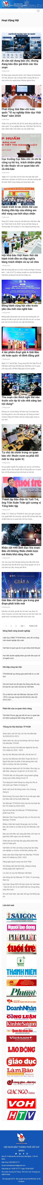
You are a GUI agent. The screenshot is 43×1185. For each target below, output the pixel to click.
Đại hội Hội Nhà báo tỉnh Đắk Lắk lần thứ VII (19, 754)
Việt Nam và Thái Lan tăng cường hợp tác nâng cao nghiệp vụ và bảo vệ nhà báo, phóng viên (20, 849)
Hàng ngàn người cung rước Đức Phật (17, 862)
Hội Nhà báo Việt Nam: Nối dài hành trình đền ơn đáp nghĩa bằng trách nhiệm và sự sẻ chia (20, 259)
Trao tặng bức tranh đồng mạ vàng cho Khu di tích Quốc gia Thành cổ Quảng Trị (20, 783)
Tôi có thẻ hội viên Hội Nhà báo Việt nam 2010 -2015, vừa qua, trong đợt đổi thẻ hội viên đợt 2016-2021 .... (20, 697)
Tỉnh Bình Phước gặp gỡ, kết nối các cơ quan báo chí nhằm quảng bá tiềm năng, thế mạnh (21, 716)
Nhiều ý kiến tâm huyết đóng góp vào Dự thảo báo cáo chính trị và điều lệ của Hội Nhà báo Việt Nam (21, 827)
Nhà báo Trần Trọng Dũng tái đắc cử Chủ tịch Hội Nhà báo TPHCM (21, 818)
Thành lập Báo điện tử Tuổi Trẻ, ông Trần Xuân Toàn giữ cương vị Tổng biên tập (21, 503)
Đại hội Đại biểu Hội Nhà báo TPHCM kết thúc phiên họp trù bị (20, 811)
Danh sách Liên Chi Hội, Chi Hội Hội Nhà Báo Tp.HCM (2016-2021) (20, 735)
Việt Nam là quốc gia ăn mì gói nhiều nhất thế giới (21, 648)
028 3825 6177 (14, 1162)
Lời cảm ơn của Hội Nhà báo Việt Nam (17, 873)
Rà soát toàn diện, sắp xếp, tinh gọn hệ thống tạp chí (21, 895)
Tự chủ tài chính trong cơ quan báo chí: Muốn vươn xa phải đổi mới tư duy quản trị (20, 456)
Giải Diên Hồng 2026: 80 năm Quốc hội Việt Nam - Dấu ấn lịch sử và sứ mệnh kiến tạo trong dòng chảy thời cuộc (21, 887)
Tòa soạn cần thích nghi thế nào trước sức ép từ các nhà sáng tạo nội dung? (21, 400)
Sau (22, 626)
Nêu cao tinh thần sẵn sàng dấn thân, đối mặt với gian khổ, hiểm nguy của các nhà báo (21, 835)
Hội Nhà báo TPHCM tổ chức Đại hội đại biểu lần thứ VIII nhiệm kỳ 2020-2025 (21, 804)
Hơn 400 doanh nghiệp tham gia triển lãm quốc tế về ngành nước (21, 657)
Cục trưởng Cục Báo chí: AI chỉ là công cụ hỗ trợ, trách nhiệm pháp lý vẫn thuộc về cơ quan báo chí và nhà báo (21, 164)
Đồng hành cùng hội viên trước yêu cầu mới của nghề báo (20, 307)
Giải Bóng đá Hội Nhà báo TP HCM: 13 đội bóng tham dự (21, 878)
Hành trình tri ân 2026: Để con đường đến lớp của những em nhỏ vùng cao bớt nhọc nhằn (19, 210)
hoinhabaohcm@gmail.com (15, 1165)
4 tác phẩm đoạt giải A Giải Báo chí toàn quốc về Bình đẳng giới (20, 354)
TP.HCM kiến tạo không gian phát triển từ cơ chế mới (21, 675)
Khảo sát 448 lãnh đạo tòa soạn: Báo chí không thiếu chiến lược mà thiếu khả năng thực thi (21, 551)
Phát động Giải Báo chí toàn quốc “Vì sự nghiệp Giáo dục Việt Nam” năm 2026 (21, 112)
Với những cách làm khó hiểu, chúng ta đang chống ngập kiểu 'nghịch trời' (19, 867)
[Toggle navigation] (38, 11)
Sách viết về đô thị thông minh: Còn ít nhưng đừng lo (19, 790)
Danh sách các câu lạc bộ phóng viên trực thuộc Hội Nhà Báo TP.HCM (21, 742)
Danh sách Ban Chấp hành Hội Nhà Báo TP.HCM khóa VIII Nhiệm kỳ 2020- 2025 (21, 856)
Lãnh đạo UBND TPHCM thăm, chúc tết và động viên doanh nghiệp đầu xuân (21, 639)
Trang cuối (33, 626)
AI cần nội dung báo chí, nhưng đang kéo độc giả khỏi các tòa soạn (20, 64)
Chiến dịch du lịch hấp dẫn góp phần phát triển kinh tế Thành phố (20, 842)
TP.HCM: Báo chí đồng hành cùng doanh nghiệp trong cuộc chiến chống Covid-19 (20, 776)
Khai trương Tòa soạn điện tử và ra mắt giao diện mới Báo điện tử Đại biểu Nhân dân (21, 797)
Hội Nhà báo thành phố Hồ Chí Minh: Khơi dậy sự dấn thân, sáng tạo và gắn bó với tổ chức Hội (21, 769)
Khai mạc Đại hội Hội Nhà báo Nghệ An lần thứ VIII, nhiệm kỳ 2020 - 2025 (20, 748)
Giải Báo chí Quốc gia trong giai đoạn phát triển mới (20, 602)
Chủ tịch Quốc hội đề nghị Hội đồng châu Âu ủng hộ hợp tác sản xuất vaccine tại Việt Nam (21, 685)
